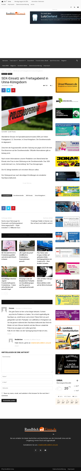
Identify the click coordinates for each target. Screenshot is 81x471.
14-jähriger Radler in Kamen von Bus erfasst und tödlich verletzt (42, 222)
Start (2, 71)
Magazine (13, 65)
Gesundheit (30, 60)
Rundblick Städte (22, 65)
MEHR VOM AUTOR (37, 235)
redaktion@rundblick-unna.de (41, 343)
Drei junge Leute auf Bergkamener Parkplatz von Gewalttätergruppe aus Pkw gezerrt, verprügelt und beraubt (26, 283)
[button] (77, 61)
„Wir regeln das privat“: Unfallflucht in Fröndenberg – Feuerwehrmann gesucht (26, 257)
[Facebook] (71, 7)
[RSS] (74, 7)
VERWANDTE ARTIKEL (17, 235)
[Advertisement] (40, 42)
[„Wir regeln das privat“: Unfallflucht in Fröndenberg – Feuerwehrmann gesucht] (27, 245)
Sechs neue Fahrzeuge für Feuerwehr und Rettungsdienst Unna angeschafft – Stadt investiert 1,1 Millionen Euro (12, 224)
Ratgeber (64, 60)
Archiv (32, 4)
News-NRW (5, 65)
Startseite (5, 60)
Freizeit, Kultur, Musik (42, 60)
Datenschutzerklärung (22, 4)
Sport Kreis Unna (54, 60)
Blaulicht (21, 60)
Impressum (11, 4)
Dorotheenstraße (19, 195)
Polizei (10, 74)
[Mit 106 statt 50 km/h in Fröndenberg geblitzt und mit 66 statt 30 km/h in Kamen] (9, 245)
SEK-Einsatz (29, 195)
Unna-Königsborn (40, 195)
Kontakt (3, 4)
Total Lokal (13, 60)
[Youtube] (78, 7)
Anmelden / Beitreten (38, 1)
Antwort (9, 333)
